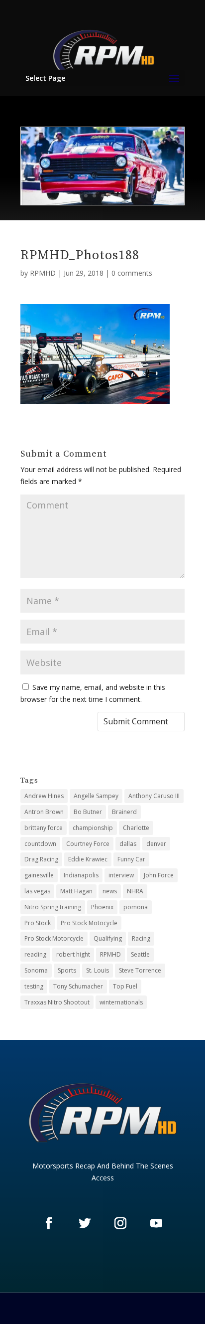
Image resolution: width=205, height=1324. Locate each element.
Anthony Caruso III (154, 796)
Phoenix (102, 907)
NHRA (135, 891)
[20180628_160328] (102, 202)
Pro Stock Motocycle (89, 923)
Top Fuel (125, 986)
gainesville (39, 875)
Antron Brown (44, 812)
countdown (40, 843)
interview (121, 875)
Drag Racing (41, 859)
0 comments (131, 273)
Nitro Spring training (52, 907)
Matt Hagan (76, 891)
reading (35, 954)
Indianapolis (81, 875)
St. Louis (97, 970)
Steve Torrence (140, 970)
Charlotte (136, 828)
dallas (127, 843)
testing (33, 986)
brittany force (43, 828)
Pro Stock (37, 923)
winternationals (121, 1002)
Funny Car (131, 859)
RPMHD (43, 273)
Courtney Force (87, 843)
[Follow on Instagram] (120, 1223)
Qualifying (108, 938)
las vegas (37, 891)
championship (93, 828)
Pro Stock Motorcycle (54, 938)
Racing (141, 938)
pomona (135, 907)
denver (156, 843)
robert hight (73, 954)
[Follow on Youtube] (156, 1223)
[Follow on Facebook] (49, 1223)
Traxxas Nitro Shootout (57, 1002)
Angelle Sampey (96, 796)
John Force (159, 875)
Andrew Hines (44, 796)
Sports (67, 970)
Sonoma (36, 970)
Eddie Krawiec (87, 859)
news (109, 891)
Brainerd (124, 812)
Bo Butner (88, 812)
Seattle (140, 954)
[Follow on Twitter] (85, 1223)
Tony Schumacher (78, 986)
